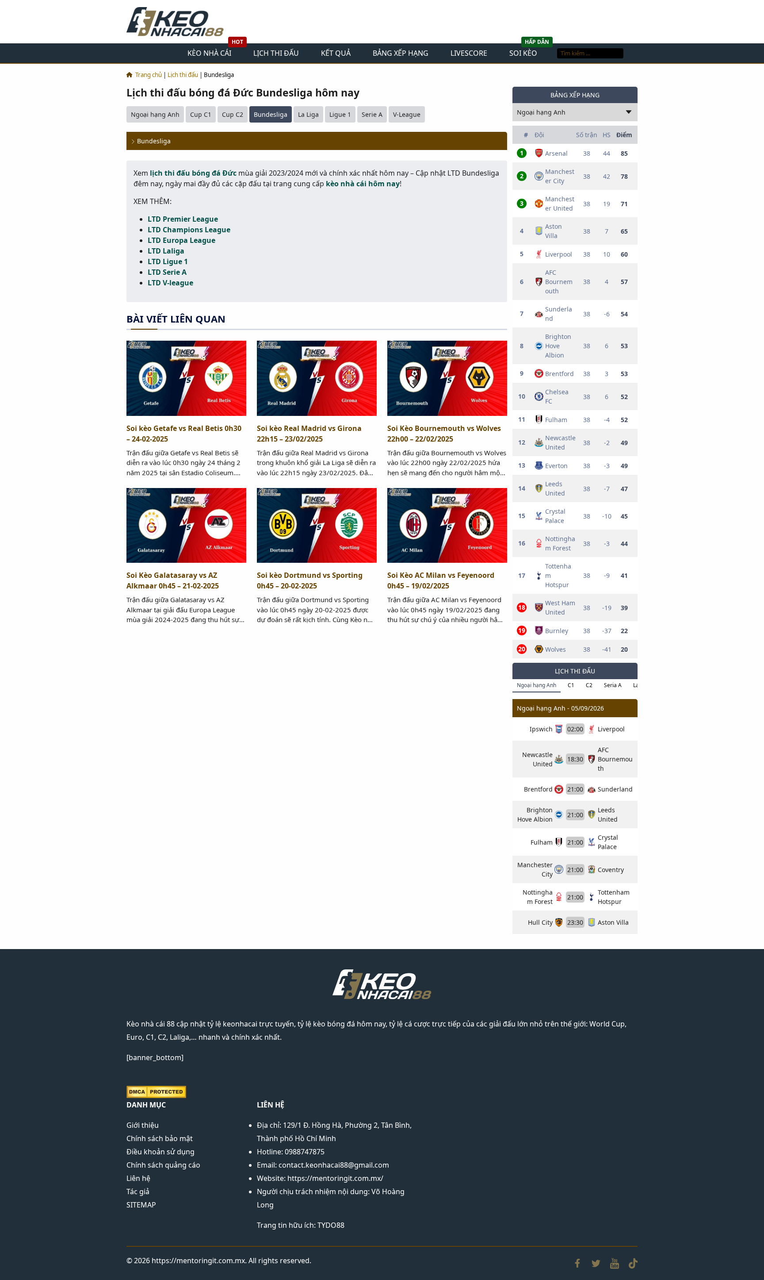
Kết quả (336, 53)
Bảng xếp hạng (400, 53)
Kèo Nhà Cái (209, 53)
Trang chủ (148, 75)
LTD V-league (170, 283)
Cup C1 (200, 114)
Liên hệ (138, 1178)
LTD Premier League (183, 219)
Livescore (469, 53)
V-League (406, 114)
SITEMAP (141, 1205)
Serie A (372, 114)
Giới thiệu (142, 1125)
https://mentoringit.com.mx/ (335, 1178)
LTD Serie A (167, 272)
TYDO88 (330, 1225)
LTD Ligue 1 (168, 261)
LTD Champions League (189, 229)
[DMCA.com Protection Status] (156, 1091)
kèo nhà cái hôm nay (363, 183)
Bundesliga (270, 114)
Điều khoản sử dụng (160, 1152)
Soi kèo (523, 53)
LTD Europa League (181, 240)
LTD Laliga (166, 251)
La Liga (308, 114)
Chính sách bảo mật (159, 1138)
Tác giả (137, 1191)
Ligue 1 (340, 114)
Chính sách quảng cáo (163, 1165)
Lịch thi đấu (276, 53)
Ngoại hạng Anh (155, 114)
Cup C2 (232, 114)
